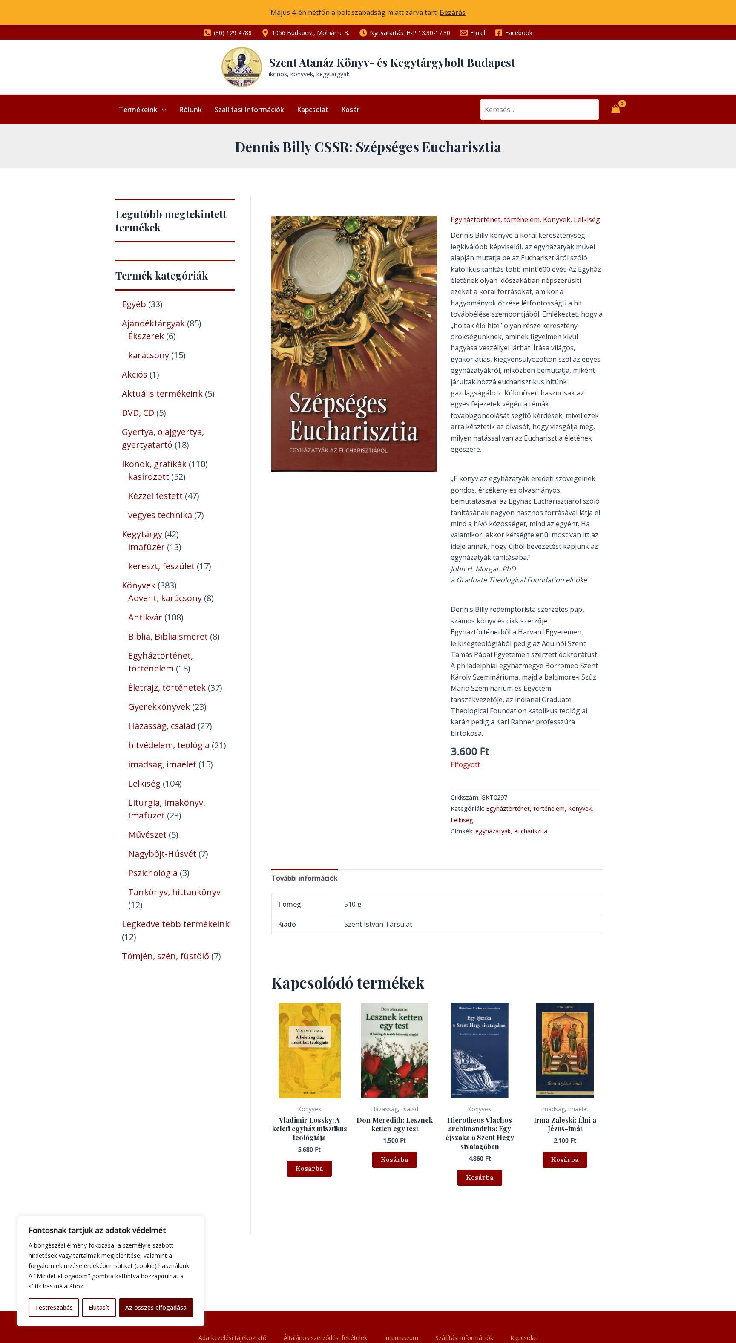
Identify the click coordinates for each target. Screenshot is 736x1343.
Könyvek (556, 219)
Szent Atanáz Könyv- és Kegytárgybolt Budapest (392, 62)
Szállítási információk (249, 109)
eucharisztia (530, 831)
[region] (110, 1271)
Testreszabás (54, 1307)
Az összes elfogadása (156, 1307)
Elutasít (99, 1307)
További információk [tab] (304, 878)
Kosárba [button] (309, 1168)
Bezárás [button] (453, 12)
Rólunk (190, 109)
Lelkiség (587, 219)
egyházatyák (493, 831)
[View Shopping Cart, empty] (615, 109)
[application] (162, 109)
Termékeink (138, 109)
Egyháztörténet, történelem (495, 219)
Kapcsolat (312, 109)
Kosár (350, 109)
